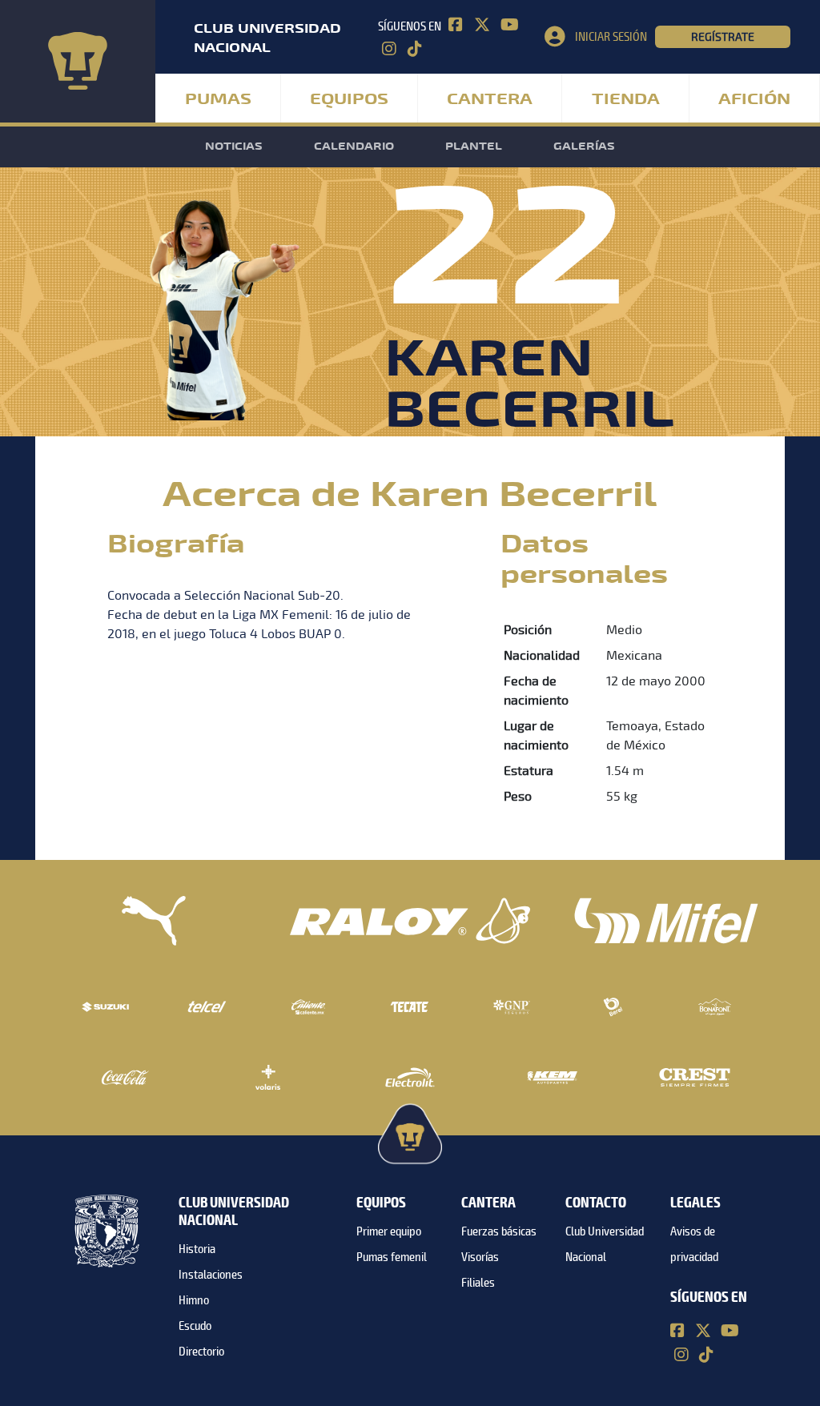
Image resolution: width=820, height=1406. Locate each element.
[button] (600, 36)
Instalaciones (211, 1275)
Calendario (354, 146)
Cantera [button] (490, 99)
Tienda (626, 99)
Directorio (201, 1352)
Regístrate (722, 37)
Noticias (234, 146)
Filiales (478, 1283)
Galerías (584, 146)
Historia (197, 1249)
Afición (754, 99)
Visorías (480, 1257)
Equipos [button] (349, 99)
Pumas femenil (391, 1257)
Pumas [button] (218, 99)
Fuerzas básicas (499, 1231)
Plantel (473, 146)
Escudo (195, 1326)
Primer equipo (388, 1231)
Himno (194, 1300)
